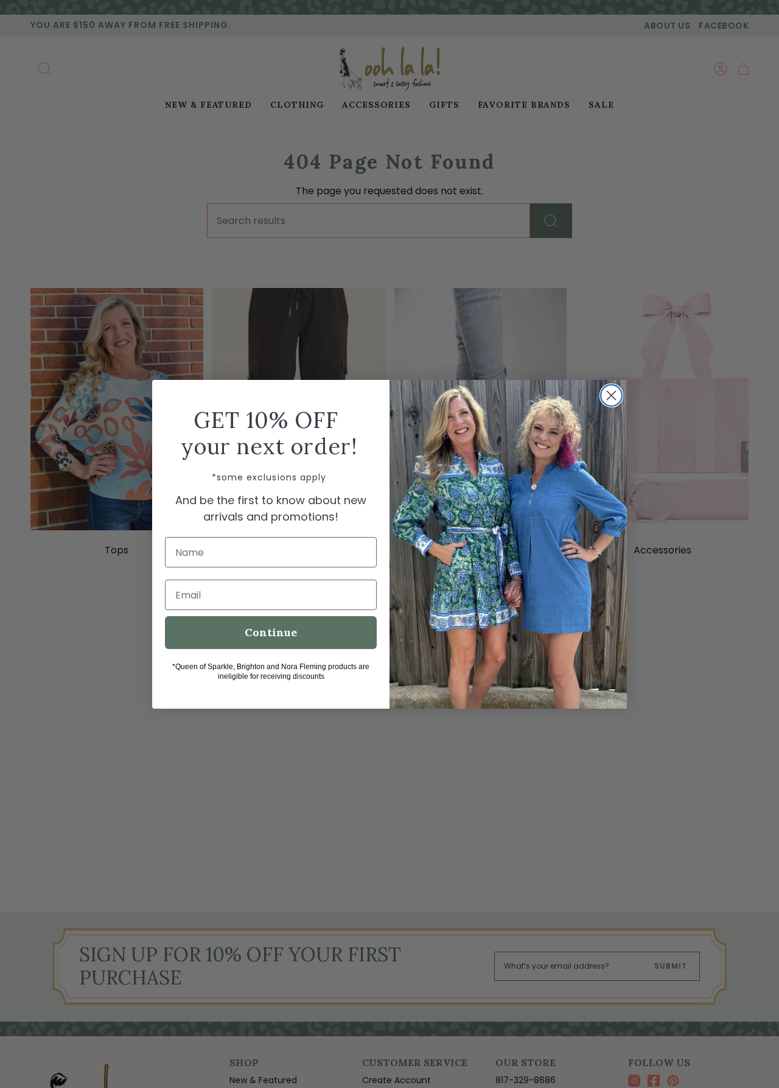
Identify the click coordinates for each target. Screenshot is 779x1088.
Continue (271, 632)
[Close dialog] (611, 395)
